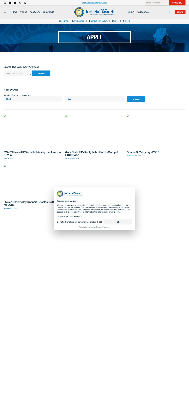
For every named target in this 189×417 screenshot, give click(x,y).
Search (41, 73)
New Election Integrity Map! (94, 3)
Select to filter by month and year (18, 95)
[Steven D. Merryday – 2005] (156, 131)
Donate (180, 12)
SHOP (116, 21)
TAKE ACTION (79, 21)
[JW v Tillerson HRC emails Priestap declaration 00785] (33, 131)
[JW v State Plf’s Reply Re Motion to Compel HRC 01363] (94, 131)
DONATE (64, 21)
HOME (127, 21)
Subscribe (177, 3)
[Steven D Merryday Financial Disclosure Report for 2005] (33, 181)
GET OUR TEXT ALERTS (99, 21)
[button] (5, 12)
